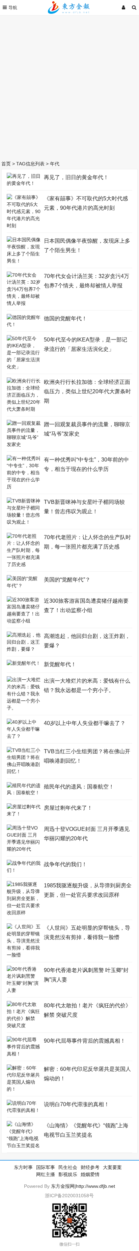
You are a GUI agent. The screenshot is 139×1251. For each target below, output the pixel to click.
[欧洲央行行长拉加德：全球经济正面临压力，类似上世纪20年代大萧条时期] (23, 409)
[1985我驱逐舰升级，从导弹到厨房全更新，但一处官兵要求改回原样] (23, 912)
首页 (6, 163)
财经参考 (90, 1167)
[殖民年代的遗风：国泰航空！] (23, 792)
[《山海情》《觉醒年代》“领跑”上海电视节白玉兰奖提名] (23, 1145)
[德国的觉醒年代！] (23, 324)
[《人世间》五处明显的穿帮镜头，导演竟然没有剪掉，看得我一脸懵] (23, 955)
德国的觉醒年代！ (65, 318)
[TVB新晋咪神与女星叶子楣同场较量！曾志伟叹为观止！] (23, 522)
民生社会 (67, 1167)
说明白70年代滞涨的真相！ (76, 1104)
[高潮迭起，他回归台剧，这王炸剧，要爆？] (23, 649)
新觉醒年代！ (60, 664)
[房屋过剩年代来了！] (23, 813)
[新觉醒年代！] (23, 663)
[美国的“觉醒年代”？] (23, 585)
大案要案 (112, 1167)
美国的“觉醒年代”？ (67, 579)
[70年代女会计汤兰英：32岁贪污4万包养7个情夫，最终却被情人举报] (23, 303)
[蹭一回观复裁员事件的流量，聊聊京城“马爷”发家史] (23, 444)
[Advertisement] (69, 86)
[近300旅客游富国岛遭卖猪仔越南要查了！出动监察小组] (23, 620)
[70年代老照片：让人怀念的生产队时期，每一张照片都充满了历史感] (23, 564)
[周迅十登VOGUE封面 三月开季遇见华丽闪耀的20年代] (23, 849)
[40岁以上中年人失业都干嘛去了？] (23, 736)
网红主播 (45, 1174)
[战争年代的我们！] (23, 870)
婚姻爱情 (90, 1174)
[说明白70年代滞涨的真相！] (23, 1110)
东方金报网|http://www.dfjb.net (83, 1186)
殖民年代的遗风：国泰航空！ (79, 787)
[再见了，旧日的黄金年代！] (23, 183)
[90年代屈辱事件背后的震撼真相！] (23, 1053)
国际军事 (45, 1167)
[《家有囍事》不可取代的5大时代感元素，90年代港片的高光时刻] (23, 225)
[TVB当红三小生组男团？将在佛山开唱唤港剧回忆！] (23, 771)
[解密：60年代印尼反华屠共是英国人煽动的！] (23, 1089)
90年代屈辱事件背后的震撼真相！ (85, 1041)
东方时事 (23, 1167)
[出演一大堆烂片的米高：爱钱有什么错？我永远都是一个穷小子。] (23, 708)
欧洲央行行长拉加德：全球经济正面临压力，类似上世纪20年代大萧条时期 (87, 391)
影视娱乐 (67, 1174)
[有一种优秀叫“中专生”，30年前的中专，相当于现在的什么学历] (23, 486)
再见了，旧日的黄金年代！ (76, 177)
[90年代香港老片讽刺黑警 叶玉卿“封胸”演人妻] (23, 990)
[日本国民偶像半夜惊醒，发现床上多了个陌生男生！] (23, 261)
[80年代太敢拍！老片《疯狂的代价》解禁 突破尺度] (23, 1025)
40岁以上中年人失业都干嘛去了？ (85, 723)
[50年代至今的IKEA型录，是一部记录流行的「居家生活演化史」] (23, 366)
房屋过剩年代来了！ (68, 808)
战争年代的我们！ (65, 864)
